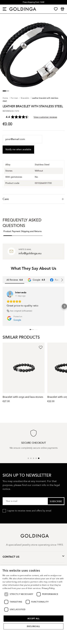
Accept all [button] (33, 618)
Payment (16, 231)
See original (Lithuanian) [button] (21, 311)
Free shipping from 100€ (33, 2)
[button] (2, 306)
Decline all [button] (33, 626)
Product (7, 231)
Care (6, 199)
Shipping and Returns (31, 231)
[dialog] (33, 599)
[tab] (33, 199)
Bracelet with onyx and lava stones (23, 397)
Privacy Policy (48, 588)
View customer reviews (45, 117)
